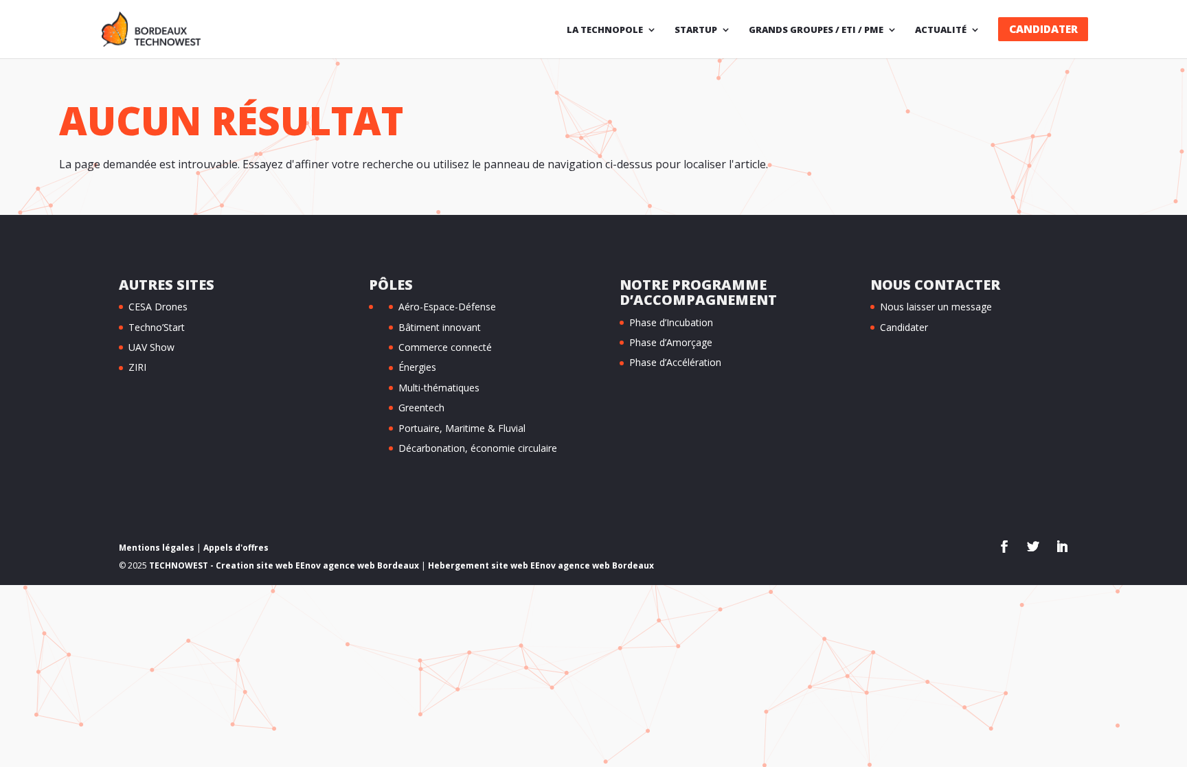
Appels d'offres (236, 547)
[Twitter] (1033, 548)
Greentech (421, 407)
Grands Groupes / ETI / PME (816, 30)
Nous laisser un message (936, 306)
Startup (696, 30)
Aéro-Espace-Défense (447, 306)
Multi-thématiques (438, 387)
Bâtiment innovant (439, 327)
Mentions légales (156, 547)
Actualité (940, 30)
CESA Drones (158, 306)
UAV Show (151, 347)
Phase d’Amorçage (670, 342)
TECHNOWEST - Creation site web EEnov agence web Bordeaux (284, 565)
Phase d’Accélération (675, 362)
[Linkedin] (1062, 548)
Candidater (1043, 29)
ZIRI (137, 367)
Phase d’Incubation (671, 322)
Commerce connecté (445, 347)
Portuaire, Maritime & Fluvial (461, 428)
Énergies (417, 367)
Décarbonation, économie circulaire (477, 448)
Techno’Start (156, 327)
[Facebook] (1004, 548)
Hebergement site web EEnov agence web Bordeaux (541, 565)
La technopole (605, 30)
